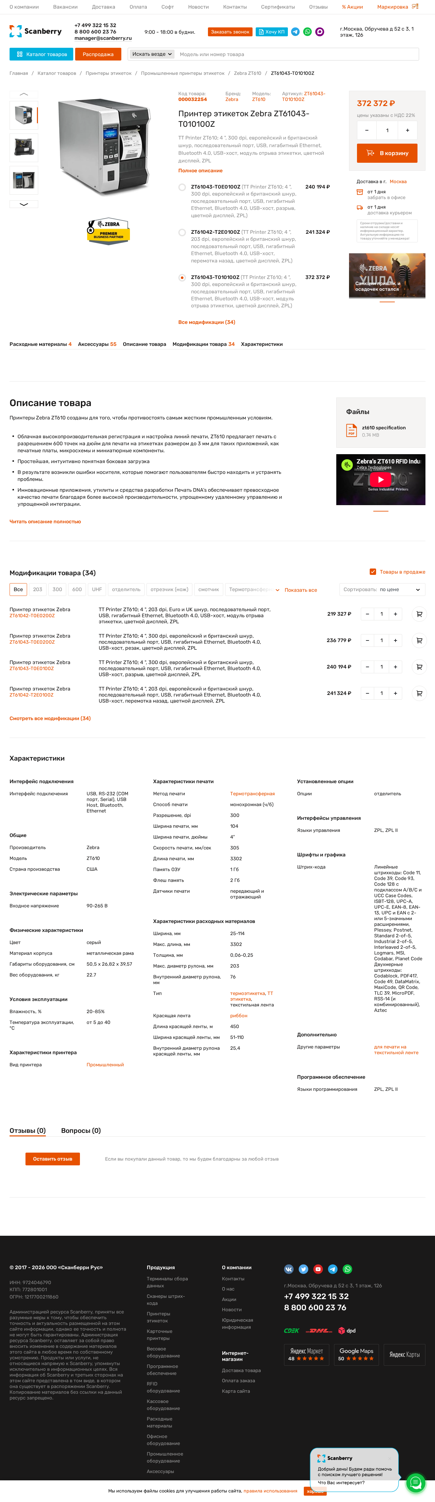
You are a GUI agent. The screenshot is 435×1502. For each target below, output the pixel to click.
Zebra (231, 99)
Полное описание (200, 171)
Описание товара (144, 344)
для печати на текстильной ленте (396, 1049)
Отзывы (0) (28, 1130)
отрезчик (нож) (169, 589)
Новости (198, 7)
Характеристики (262, 344)
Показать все (301, 590)
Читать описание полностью (45, 522)
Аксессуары (97, 344)
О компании (24, 7)
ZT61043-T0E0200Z (32, 642)
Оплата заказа (238, 1381)
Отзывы (318, 7)
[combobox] (382, 589)
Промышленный (105, 1065)
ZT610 (259, 99)
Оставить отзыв (52, 1159)
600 (77, 589)
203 (37, 589)
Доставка (103, 7)
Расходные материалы (41, 344)
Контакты (235, 7)
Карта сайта (236, 1391)
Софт (167, 7)
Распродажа (98, 54)
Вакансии (65, 7)
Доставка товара (241, 1370)
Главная (19, 73)
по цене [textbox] (371, 589)
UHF (97, 589)
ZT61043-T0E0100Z (32, 668)
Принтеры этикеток (109, 73)
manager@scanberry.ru (103, 38)
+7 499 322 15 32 (95, 25)
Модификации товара (204, 344)
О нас (228, 1289)
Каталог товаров (57, 73)
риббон (238, 1016)
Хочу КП (275, 32)
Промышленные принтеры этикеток (183, 73)
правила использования (270, 1491)
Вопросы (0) (81, 1130)
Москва (398, 181)
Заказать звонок (230, 32)
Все (18, 589)
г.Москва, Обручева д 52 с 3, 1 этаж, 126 (377, 32)
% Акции (352, 7)
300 (57, 589)
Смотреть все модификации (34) (50, 718)
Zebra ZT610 (247, 73)
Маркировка (393, 7)
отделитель (126, 589)
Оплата (138, 7)
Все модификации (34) (206, 322)
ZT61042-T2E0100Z (31, 695)
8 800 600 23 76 (95, 32)
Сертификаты (278, 7)
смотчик (208, 589)
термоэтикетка (247, 993)
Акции (229, 1299)
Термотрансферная (252, 794)
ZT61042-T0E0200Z (32, 616)
